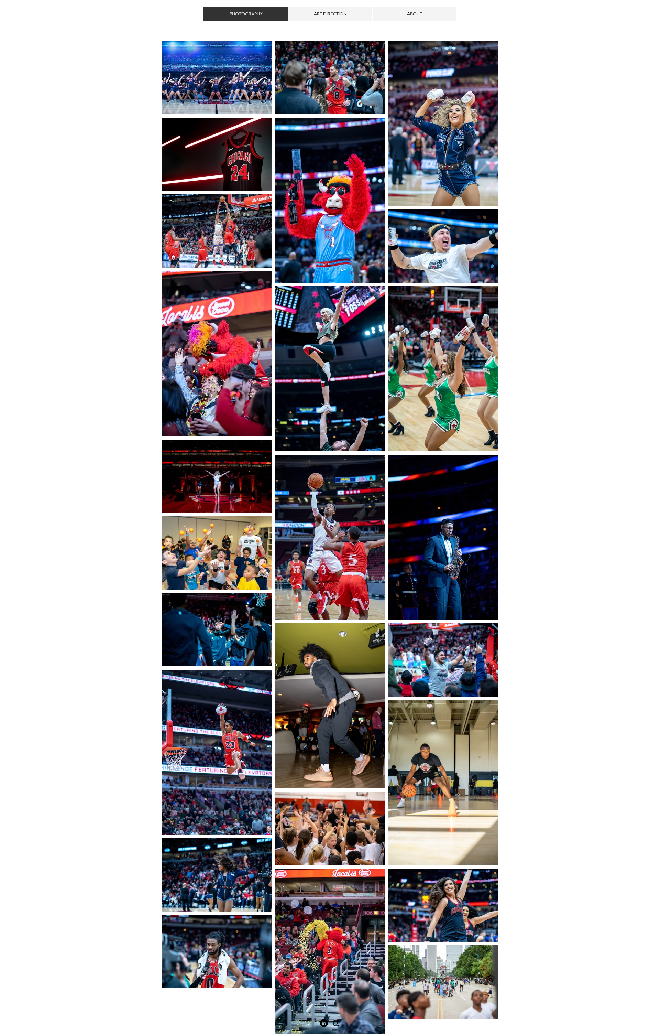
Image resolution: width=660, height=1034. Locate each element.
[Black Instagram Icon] (336, 1023)
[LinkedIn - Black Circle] (324, 1023)
